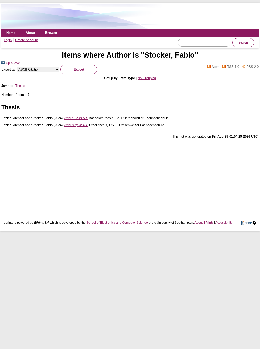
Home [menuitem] (10, 33)
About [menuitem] (30, 33)
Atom (215, 67)
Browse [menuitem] (51, 33)
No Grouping (147, 78)
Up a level (13, 63)
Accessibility (223, 222)
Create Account (26, 40)
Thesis (20, 86)
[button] (78, 69)
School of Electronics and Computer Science (117, 222)
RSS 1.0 (232, 67)
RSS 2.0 (252, 67)
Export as (8, 69)
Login (8, 40)
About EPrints (203, 222)
